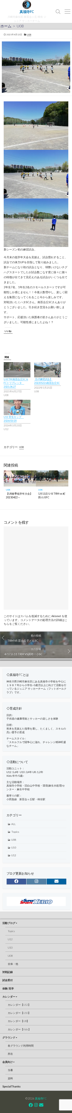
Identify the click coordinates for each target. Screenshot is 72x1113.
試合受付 (7, 980)
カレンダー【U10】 (19, 1012)
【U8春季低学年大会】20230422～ (19, 495)
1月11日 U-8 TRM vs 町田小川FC (51, 495)
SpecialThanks (11, 1086)
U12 (13, 855)
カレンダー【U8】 (18, 1021)
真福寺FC (41, 1098)
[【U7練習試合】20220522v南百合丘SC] (47, 370)
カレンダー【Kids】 (19, 1029)
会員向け (7, 1061)
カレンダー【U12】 (19, 1004)
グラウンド (8, 1037)
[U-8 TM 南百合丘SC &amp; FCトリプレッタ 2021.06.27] (17, 370)
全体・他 (13, 963)
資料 (10, 1078)
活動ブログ (8, 923)
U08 (20, 26)
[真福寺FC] (27, 4)
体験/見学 (8, 988)
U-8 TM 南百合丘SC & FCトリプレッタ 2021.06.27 (16, 383)
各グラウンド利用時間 (21, 1045)
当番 (10, 1070)
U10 (13, 847)
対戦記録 (7, 972)
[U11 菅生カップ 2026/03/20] (17, 407)
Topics (15, 831)
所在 (10, 1053)
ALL (13, 824)
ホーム (5, 26)
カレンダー (8, 996)
